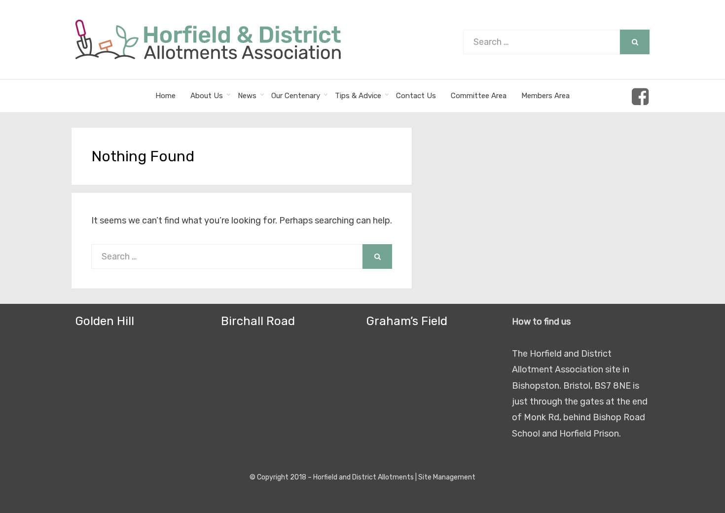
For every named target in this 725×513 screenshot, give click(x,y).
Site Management (446, 477)
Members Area (545, 95)
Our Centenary (295, 95)
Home (165, 95)
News (247, 95)
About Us (206, 95)
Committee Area (479, 95)
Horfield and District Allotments (363, 477)
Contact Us (416, 95)
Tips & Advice (358, 95)
